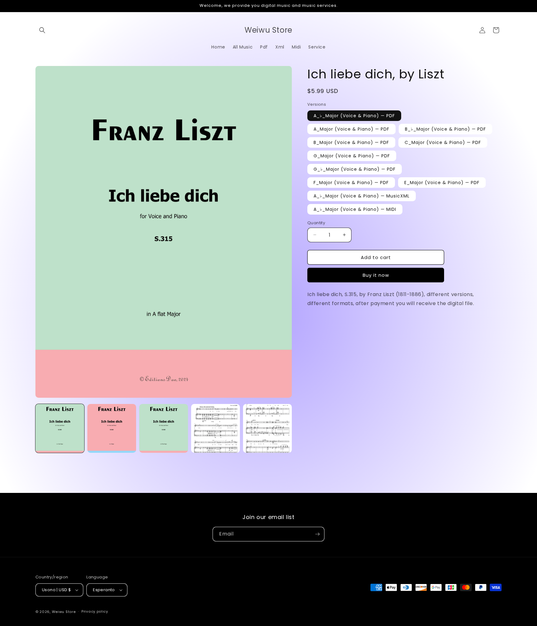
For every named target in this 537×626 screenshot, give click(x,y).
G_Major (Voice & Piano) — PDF (352, 155)
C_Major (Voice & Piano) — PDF (443, 142)
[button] (42, 30)
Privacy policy (94, 611)
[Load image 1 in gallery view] (59, 428)
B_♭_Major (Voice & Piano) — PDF (445, 129)
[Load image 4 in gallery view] (215, 428)
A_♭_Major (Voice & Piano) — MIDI (355, 209)
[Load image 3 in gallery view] (163, 428)
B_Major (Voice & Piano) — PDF (351, 142)
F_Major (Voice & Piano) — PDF (351, 182)
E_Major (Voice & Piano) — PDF (442, 182)
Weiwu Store (64, 611)
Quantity (316, 222)
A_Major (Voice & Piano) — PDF (351, 129)
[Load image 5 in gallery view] (267, 428)
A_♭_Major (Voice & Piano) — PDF (354, 115)
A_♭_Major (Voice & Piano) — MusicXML (362, 195)
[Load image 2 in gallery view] (111, 428)
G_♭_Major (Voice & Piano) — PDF (355, 169)
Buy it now (376, 275)
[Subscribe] (317, 534)
